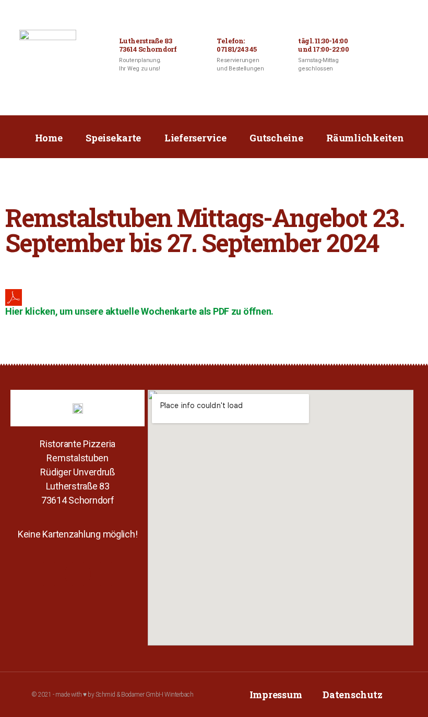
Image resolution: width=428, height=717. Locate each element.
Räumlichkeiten (364, 138)
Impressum (275, 694)
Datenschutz (352, 694)
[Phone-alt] (49, 574)
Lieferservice (195, 138)
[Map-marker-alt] (106, 574)
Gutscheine (276, 138)
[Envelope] (78, 574)
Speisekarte (113, 138)
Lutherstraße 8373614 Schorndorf (147, 45)
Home (49, 138)
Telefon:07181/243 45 (237, 45)
